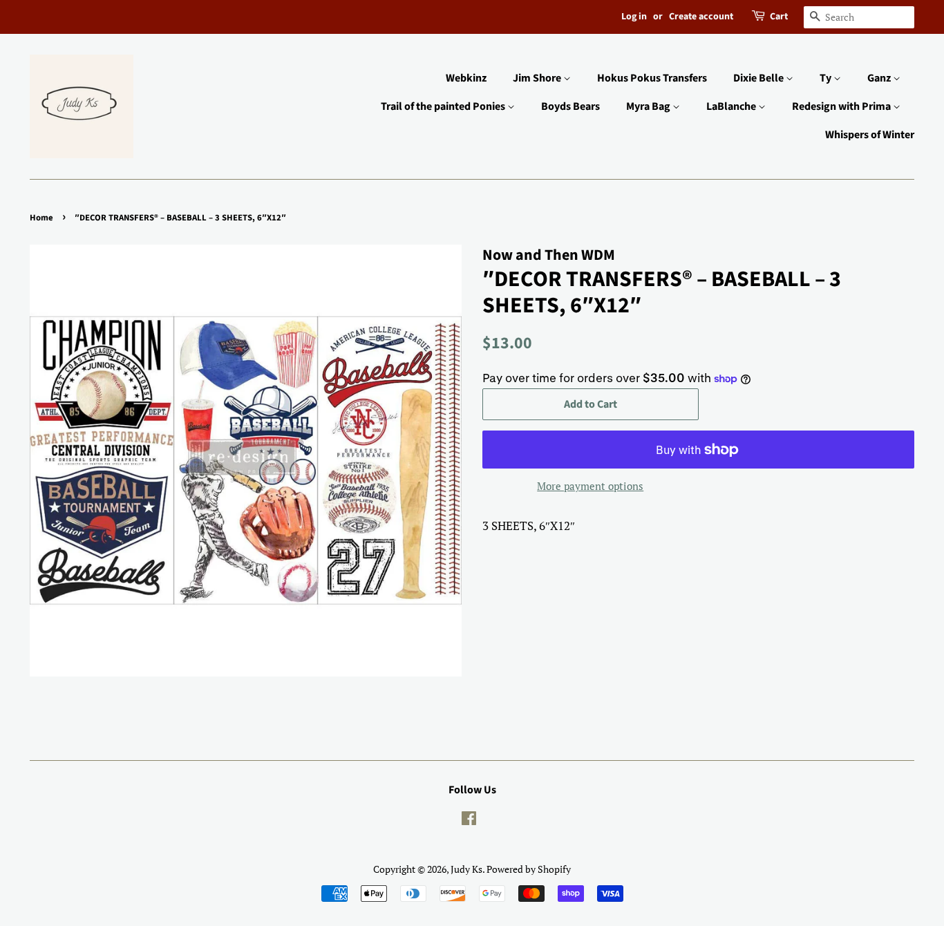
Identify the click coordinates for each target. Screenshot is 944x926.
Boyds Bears (570, 106)
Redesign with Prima (842, 106)
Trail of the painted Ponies (444, 106)
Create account (701, 16)
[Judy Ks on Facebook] (469, 820)
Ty (826, 78)
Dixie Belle (759, 78)
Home (41, 217)
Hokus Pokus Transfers (652, 78)
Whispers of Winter (869, 134)
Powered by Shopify (529, 869)
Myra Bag (649, 106)
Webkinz (466, 78)
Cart (779, 16)
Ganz (880, 78)
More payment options (590, 486)
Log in (634, 16)
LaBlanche (732, 106)
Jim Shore (538, 78)
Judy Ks (466, 869)
